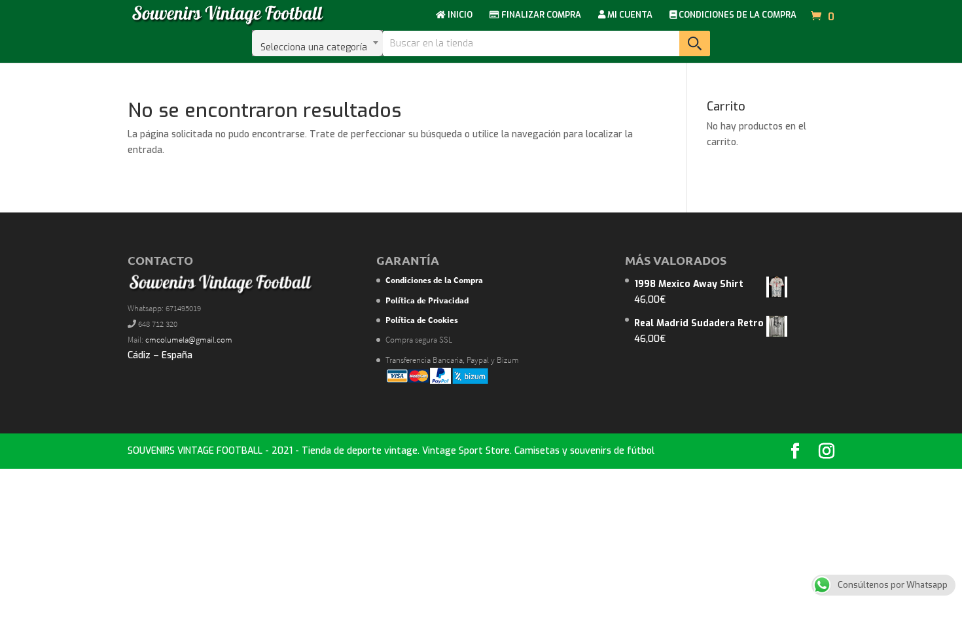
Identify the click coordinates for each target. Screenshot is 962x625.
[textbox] (317, 43)
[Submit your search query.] (694, 43)
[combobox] (317, 43)
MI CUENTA (628, 15)
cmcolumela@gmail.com (188, 339)
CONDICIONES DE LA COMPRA (736, 15)
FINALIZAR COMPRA (540, 15)
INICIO (459, 15)
